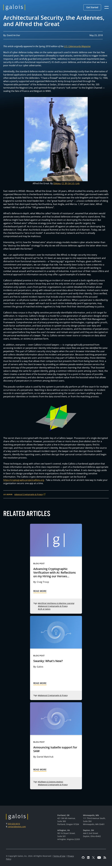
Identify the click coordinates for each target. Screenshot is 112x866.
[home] (14, 7)
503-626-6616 (14, 823)
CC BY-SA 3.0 (68, 183)
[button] (92, 7)
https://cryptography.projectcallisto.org (23, 480)
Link (77, 183)
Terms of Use (59, 856)
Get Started (92, 7)
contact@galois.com (17, 826)
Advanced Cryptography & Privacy (28, 494)
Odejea (57, 183)
